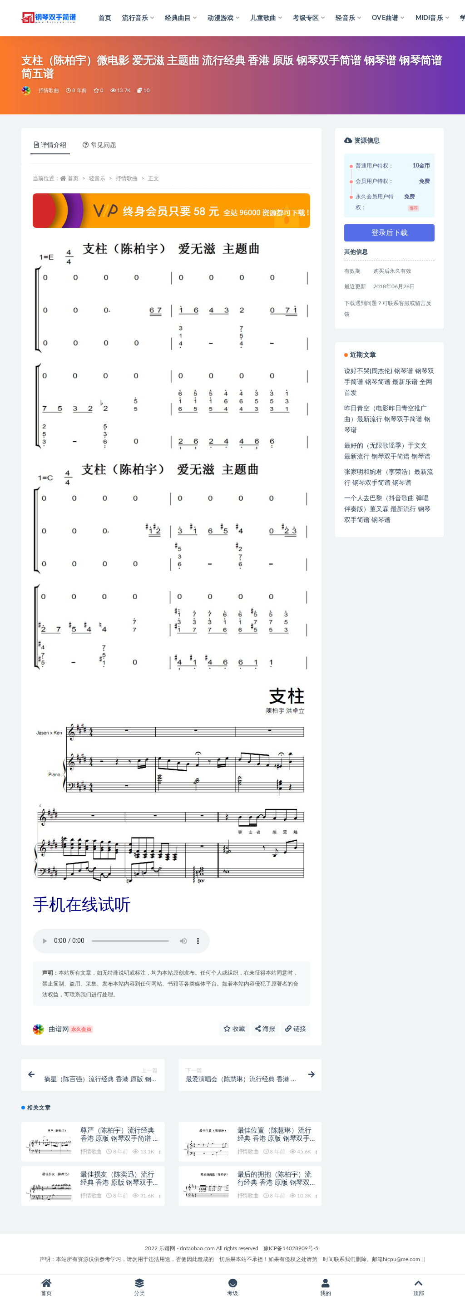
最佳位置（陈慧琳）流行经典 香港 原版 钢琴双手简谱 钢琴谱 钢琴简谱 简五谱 (277, 1138)
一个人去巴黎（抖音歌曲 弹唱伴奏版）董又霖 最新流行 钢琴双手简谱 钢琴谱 (387, 509)
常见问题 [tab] (103, 145)
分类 (139, 1293)
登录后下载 (389, 233)
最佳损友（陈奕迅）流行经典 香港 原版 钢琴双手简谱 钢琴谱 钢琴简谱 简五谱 (119, 1182)
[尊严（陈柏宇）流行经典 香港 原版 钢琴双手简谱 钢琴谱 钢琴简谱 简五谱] (48, 1141)
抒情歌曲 (49, 90)
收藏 (238, 1029)
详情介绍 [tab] (53, 145)
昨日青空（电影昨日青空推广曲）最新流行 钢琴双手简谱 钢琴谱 (387, 419)
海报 (268, 1029)
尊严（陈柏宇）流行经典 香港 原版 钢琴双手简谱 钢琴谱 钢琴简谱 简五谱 (119, 1138)
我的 (325, 1293)
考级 (232, 1293)
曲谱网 (70, 1029)
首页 (105, 18)
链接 (299, 1029)
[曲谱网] (26, 90)
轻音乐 (97, 178)
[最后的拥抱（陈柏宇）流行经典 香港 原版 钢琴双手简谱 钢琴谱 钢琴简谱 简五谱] (205, 1185)
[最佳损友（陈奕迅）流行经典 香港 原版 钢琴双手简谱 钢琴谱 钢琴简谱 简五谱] (48, 1186)
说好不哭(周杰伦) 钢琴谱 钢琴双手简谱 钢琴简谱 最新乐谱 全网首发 (389, 382)
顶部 (418, 1293)
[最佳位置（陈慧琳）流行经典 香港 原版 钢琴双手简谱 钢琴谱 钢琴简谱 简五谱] (205, 1142)
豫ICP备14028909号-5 (290, 1248)
